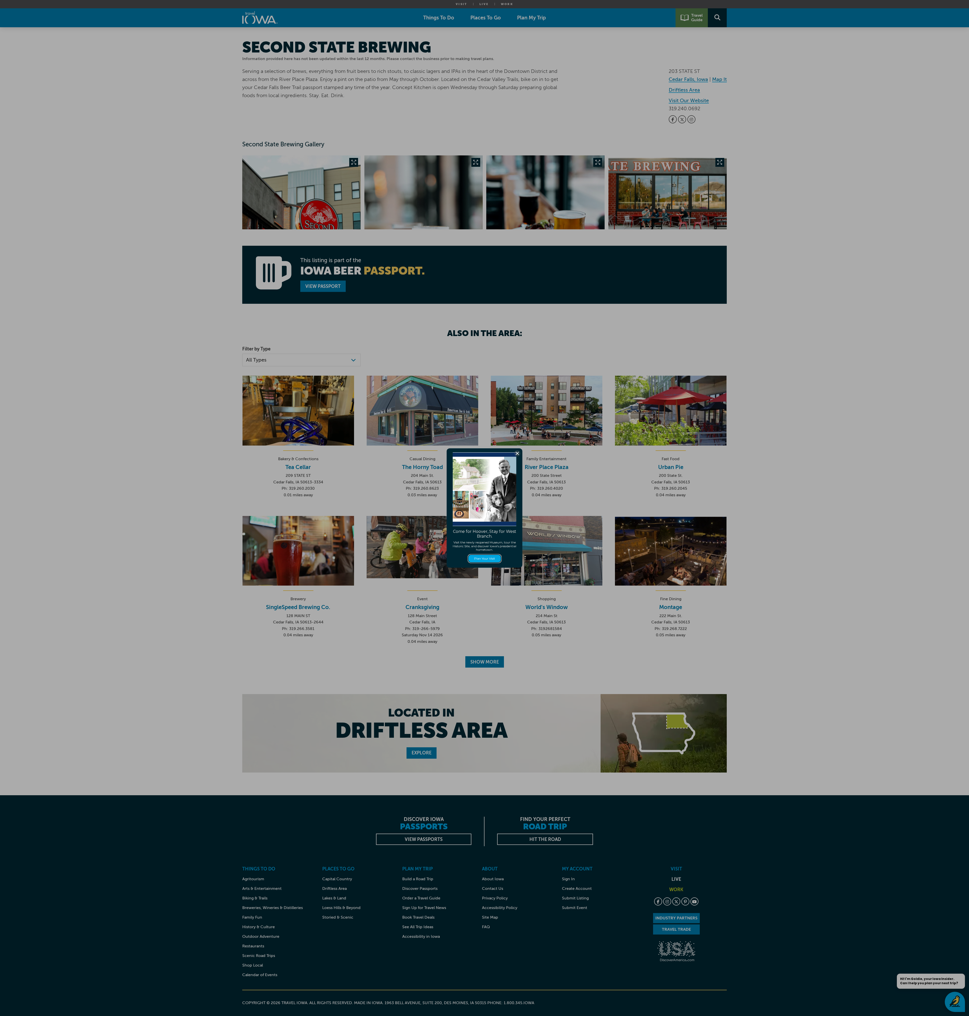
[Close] (517, 453)
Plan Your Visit (484, 558)
